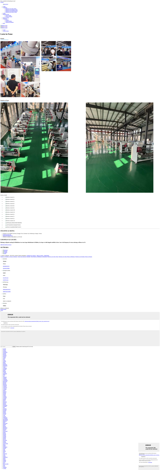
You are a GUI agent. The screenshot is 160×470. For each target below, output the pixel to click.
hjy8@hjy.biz (5, 279)
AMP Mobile (46, 255)
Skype (1, 310)
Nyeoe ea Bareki (9, 16)
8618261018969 (6, 268)
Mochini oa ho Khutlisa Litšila (12, 9)
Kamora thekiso (9, 21)
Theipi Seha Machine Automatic (24, 256)
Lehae (4, 6)
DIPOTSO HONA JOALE (5, 244)
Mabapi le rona (6, 14)
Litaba (4, 13)
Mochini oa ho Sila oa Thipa (11, 12)
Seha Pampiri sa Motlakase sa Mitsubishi (39, 256)
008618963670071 (6, 289)
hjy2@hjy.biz (5, 277)
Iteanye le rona (6, 17)
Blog (4, 23)
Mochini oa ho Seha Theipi (11, 8)
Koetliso (7, 19)
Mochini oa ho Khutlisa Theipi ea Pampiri (83, 256)
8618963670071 (6, 266)
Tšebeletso (5, 18)
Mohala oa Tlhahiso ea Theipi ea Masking (8, 256)
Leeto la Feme (8, 15)
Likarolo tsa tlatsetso (10, 22)
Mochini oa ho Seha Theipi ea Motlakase (67, 256)
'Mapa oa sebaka (40, 255)
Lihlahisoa (5, 7)
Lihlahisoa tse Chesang (31, 255)
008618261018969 (6, 291)
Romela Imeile (3, 309)
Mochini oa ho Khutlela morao (12, 10)
